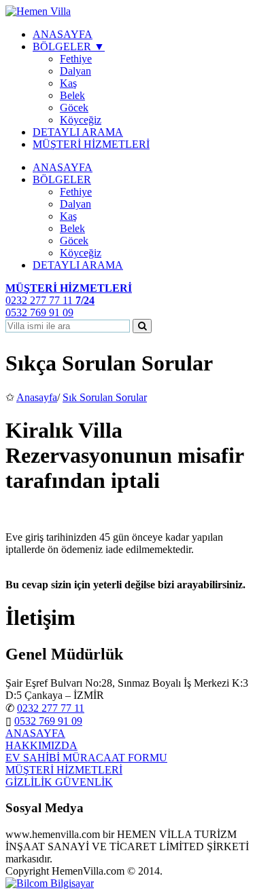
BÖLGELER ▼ (69, 46)
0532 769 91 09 (48, 721)
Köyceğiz (80, 120)
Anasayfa (36, 397)
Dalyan (75, 71)
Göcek (74, 107)
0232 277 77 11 (50, 708)
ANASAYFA (62, 34)
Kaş (68, 83)
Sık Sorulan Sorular (105, 397)
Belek (72, 95)
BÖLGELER (62, 179)
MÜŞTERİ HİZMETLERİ (91, 144)
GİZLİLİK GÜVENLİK (59, 782)
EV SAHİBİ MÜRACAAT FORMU (86, 757)
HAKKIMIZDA (41, 745)
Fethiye (76, 58)
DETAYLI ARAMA (78, 132)
